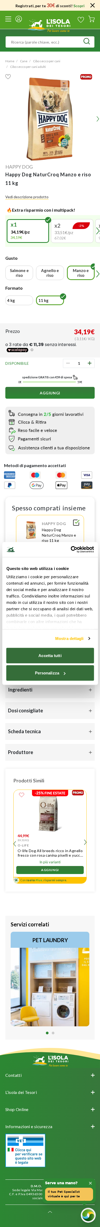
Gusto (11, 258)
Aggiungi (50, 393)
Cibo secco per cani (46, 61)
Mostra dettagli (69, 638)
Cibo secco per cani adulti (28, 67)
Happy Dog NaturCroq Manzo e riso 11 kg (59, 535)
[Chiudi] (92, 5)
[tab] (47, 1033)
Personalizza (47, 673)
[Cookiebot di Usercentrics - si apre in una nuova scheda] (71, 549)
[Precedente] (7, 231)
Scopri (79, 5)
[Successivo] (85, 843)
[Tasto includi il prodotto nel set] (76, 523)
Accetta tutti (49, 655)
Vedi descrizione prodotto (27, 197)
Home (9, 61)
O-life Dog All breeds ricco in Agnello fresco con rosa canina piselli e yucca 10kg (50, 853)
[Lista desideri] (81, 20)
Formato (14, 287)
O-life (23, 845)
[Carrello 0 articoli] (91, 20)
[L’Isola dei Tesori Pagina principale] (50, 24)
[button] (28, 231)
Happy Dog (19, 167)
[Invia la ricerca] (86, 42)
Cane (23, 61)
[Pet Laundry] (50, 979)
